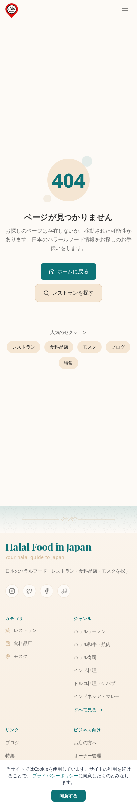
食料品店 (59, 347)
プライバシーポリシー (55, 775)
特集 (68, 363)
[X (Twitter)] (29, 591)
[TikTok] (63, 591)
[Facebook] (46, 591)
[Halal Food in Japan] (11, 10)
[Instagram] (12, 591)
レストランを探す (73, 292)
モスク (89, 347)
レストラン (23, 347)
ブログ (118, 347)
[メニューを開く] (125, 10)
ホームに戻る (73, 271)
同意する (68, 795)
